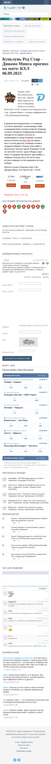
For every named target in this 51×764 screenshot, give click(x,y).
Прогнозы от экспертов (13, 42)
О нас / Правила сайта (24, 742)
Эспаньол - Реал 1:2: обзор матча (17, 238)
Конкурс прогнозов (32, 26)
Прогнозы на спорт (36, 42)
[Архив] (36, 589)
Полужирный (3, 572)
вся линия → (42, 375)
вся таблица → (41, 458)
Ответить (27, 277)
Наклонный (6, 572)
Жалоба (46, 277)
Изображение (18, 572)
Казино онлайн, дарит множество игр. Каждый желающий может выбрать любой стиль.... (23, 712)
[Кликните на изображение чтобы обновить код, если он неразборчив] (28, 346)
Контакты (24, 748)
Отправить (42, 588)
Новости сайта (24, 745)
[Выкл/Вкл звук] (33, 589)
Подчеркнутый (8, 572)
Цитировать (36, 277)
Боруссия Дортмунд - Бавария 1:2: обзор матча (23, 244)
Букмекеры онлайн (24, 751)
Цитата (23, 572)
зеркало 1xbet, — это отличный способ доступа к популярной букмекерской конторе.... (26, 701)
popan (10, 592)
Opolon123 (12, 602)
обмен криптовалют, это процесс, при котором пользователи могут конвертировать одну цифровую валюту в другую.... (24, 677)
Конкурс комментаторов (14, 36)
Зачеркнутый (11, 572)
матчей (26, 140)
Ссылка (16, 572)
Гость (10, 626)
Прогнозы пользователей (14, 31)
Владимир (25, 81)
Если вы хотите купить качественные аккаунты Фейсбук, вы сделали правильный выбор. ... (23, 689)
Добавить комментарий (17, 358)
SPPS (10, 611)
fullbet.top (37, 646)
